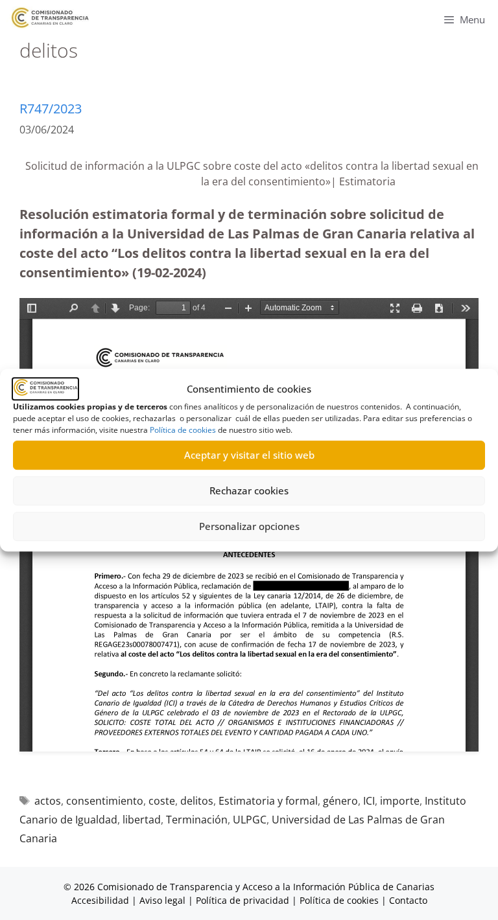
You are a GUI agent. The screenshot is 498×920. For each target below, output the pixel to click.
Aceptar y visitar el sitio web (249, 454)
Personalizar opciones (249, 526)
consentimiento (104, 801)
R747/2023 (50, 108)
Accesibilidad (101, 900)
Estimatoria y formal (268, 801)
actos (47, 801)
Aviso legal (162, 900)
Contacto (408, 900)
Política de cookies (183, 429)
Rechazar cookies (249, 490)
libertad (142, 819)
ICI (369, 801)
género (340, 801)
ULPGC (250, 819)
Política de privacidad (242, 900)
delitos (196, 801)
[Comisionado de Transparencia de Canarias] (50, 18)
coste (161, 801)
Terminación (197, 819)
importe (400, 801)
